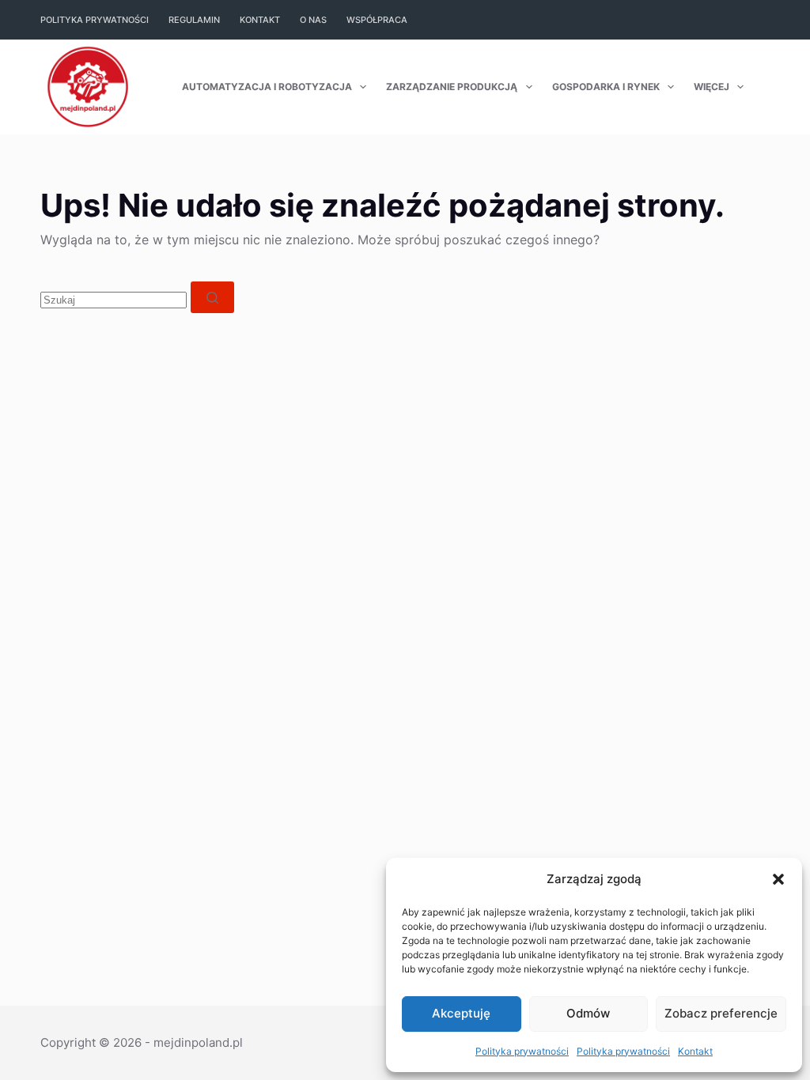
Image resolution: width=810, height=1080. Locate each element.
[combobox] (113, 300)
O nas (313, 19)
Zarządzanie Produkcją (451, 87)
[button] (778, 879)
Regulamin (194, 19)
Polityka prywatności (522, 1051)
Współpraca (376, 19)
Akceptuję (461, 1013)
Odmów (588, 1013)
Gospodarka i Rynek (606, 87)
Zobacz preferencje (721, 1013)
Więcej (711, 87)
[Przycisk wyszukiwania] (212, 297)
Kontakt (695, 1051)
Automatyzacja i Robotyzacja (267, 87)
